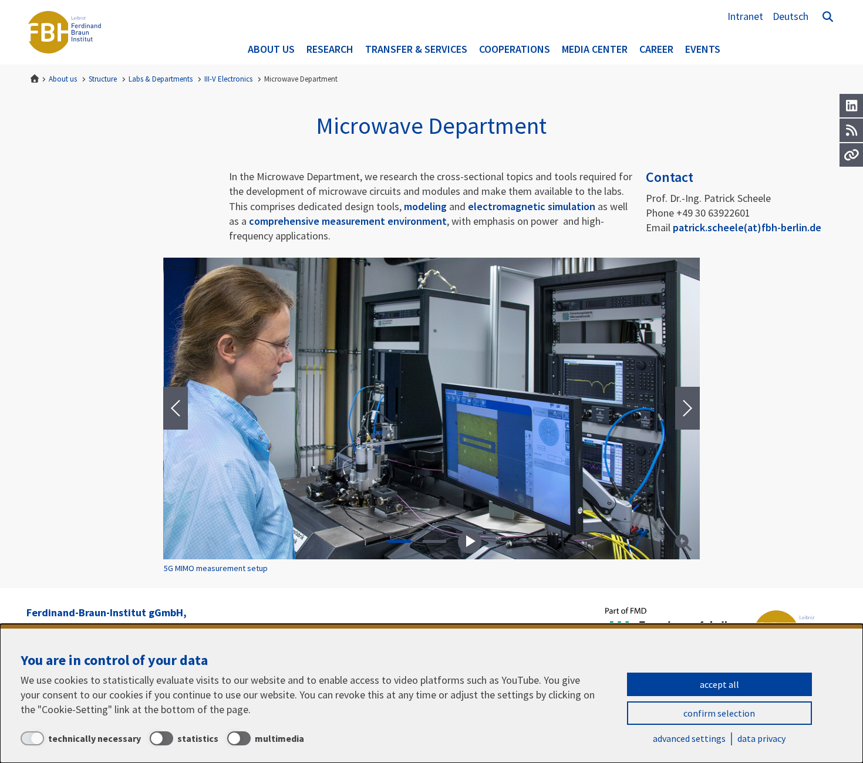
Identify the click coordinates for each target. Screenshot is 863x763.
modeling (426, 206)
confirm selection (719, 713)
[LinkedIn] (851, 105)
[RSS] (851, 130)
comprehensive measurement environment (348, 221)
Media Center (595, 49)
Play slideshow (469, 541)
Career (656, 49)
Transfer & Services (416, 49)
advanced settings (689, 738)
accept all (719, 684)
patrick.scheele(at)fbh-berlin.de (747, 227)
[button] (399, 541)
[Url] (851, 155)
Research (329, 49)
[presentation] (175, 408)
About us (271, 49)
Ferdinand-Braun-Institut (65, 32)
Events (702, 49)
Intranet (745, 16)
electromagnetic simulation (531, 206)
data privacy (761, 738)
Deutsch (790, 16)
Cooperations (514, 49)
